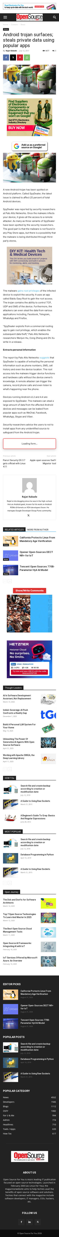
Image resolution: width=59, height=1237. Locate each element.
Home (5, 24)
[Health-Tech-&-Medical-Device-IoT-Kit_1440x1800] (29, 286)
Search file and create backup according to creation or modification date (35, 789)
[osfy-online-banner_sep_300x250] (29, 677)
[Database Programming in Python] (10, 858)
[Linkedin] (29, 1222)
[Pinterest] (20, 57)
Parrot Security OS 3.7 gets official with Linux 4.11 (14, 463)
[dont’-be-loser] (29, 10)
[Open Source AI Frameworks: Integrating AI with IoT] (48, 947)
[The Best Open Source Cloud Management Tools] (48, 932)
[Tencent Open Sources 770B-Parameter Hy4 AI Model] (10, 570)
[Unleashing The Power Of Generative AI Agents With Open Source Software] (48, 742)
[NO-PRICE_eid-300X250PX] (29, 135)
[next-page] (10, 581)
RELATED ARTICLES (14, 529)
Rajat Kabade (11, 50)
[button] (5, 17)
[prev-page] (5, 581)
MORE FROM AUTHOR (37, 529)
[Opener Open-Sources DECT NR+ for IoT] (10, 555)
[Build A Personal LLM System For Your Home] (48, 728)
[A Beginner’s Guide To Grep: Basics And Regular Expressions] (10, 818)
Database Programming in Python (37, 854)
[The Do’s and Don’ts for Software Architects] (48, 903)
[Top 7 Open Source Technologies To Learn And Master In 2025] (48, 918)
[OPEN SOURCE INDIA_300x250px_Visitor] (29, 631)
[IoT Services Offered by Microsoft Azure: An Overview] (48, 961)
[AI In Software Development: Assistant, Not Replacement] (48, 699)
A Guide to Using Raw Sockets (35, 801)
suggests (44, 357)
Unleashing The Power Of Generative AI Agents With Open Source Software (18, 742)
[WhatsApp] (27, 57)
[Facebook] (6, 57)
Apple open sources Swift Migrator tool (43, 462)
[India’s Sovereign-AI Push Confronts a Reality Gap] (48, 714)
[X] (13, 57)
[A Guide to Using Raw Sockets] (10, 804)
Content (14, 24)
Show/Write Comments (30, 590)
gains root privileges (28, 290)
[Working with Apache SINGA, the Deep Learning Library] (48, 759)
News (23, 24)
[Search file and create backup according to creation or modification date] (10, 789)
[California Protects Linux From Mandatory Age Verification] (10, 541)
